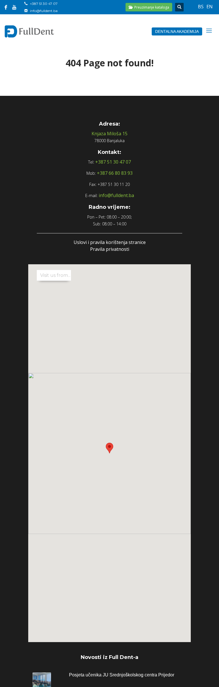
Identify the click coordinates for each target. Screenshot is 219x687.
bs (201, 6)
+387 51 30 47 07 (44, 3)
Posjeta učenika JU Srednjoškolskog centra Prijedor (121, 674)
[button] (109, 448)
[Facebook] (5, 7)
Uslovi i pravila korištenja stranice (110, 242)
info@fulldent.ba (44, 11)
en (209, 6)
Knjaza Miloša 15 (109, 133)
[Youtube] (14, 7)
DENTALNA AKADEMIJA (177, 31)
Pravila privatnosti (109, 249)
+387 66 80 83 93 (115, 173)
